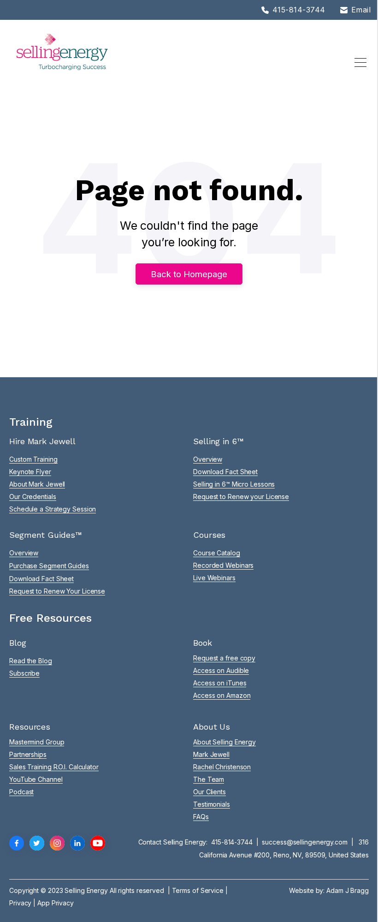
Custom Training (33, 459)
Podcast (21, 792)
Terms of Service (198, 890)
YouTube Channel (36, 779)
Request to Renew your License (241, 496)
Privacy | (23, 903)
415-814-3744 (232, 842)
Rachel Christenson (222, 767)
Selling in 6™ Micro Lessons (234, 484)
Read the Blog (30, 661)
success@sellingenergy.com (305, 842)
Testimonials (211, 804)
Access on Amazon (221, 695)
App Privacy (55, 903)
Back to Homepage (189, 274)
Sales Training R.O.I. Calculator (54, 767)
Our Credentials (32, 496)
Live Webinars (214, 578)
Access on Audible (221, 670)
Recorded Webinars (223, 565)
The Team (208, 779)
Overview (207, 459)
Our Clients (209, 792)
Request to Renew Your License (57, 591)
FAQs (201, 817)
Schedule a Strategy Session (52, 509)
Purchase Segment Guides (49, 566)
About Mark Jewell (37, 484)
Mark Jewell (211, 754)
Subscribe (24, 673)
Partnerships (28, 754)
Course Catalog (216, 553)
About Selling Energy (224, 742)
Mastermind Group (36, 742)
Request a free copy (224, 658)
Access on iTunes (219, 683)
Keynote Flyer (30, 472)
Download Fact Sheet (225, 472)
